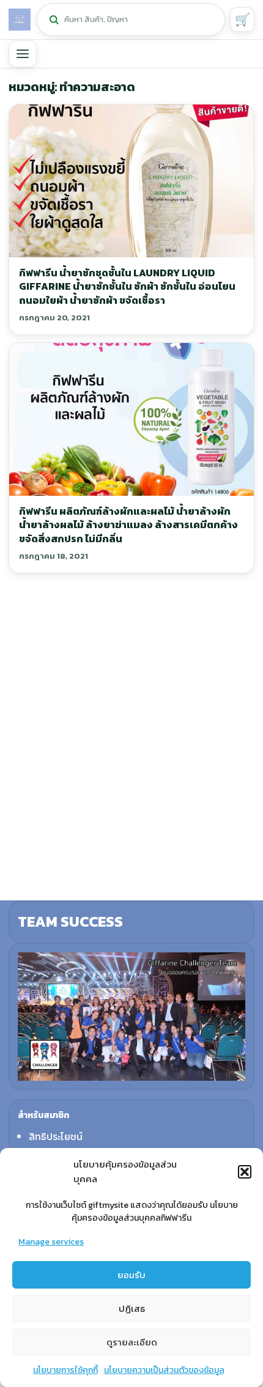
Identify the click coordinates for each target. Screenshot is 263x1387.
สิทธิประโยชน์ (56, 1136)
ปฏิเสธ (132, 1308)
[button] (245, 1172)
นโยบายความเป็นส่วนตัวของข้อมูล (164, 1370)
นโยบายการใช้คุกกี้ (65, 1370)
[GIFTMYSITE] (19, 19)
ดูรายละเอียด (131, 1342)
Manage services (51, 1241)
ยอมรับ (131, 1275)
